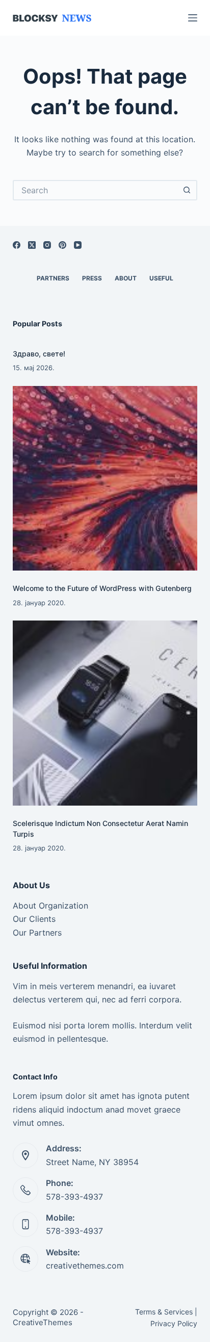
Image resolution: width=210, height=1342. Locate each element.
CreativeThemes (42, 1322)
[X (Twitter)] (32, 245)
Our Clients (34, 919)
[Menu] (192, 17)
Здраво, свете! (39, 353)
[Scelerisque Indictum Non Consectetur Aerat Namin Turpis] (105, 713)
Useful (161, 278)
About (126, 278)
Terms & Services (164, 1311)
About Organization (50, 905)
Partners (53, 278)
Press (92, 278)
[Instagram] (47, 245)
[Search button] (187, 190)
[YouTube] (78, 245)
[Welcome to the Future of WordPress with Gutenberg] (105, 478)
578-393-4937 (74, 1197)
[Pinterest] (62, 245)
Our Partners (37, 932)
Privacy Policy (173, 1323)
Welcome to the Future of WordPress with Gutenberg (102, 588)
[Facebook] (16, 245)
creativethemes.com (85, 1265)
